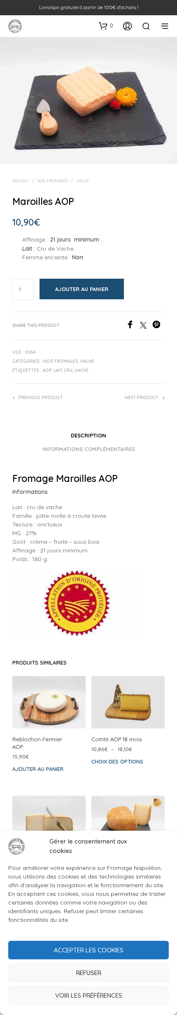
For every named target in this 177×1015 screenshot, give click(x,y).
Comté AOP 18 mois (116, 739)
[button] (106, 25)
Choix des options (117, 761)
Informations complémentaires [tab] (88, 449)
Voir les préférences (88, 995)
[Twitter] (146, 326)
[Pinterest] (158, 326)
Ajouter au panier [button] (37, 769)
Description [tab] (88, 435)
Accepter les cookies (88, 950)
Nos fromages (52, 180)
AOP (47, 370)
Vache (82, 180)
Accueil (20, 180)
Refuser (88, 973)
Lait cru (63, 370)
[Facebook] (133, 326)
